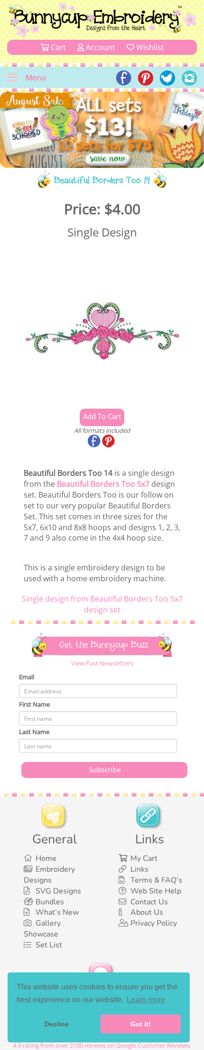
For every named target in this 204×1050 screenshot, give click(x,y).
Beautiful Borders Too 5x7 (103, 484)
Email (26, 677)
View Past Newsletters (102, 663)
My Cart (144, 858)
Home (46, 858)
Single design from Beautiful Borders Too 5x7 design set (102, 604)
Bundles (50, 902)
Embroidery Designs (49, 874)
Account (99, 47)
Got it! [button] (140, 1024)
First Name (34, 704)
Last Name (34, 731)
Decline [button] (57, 1024)
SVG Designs (58, 891)
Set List (49, 945)
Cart (57, 47)
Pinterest (109, 442)
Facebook (95, 442)
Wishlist (149, 47)
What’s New (57, 912)
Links (139, 869)
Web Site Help (155, 891)
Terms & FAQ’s (156, 880)
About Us (146, 912)
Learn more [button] (146, 1000)
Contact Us (149, 902)
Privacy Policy (153, 923)
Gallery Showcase (42, 928)
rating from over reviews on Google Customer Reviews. (102, 1045)
